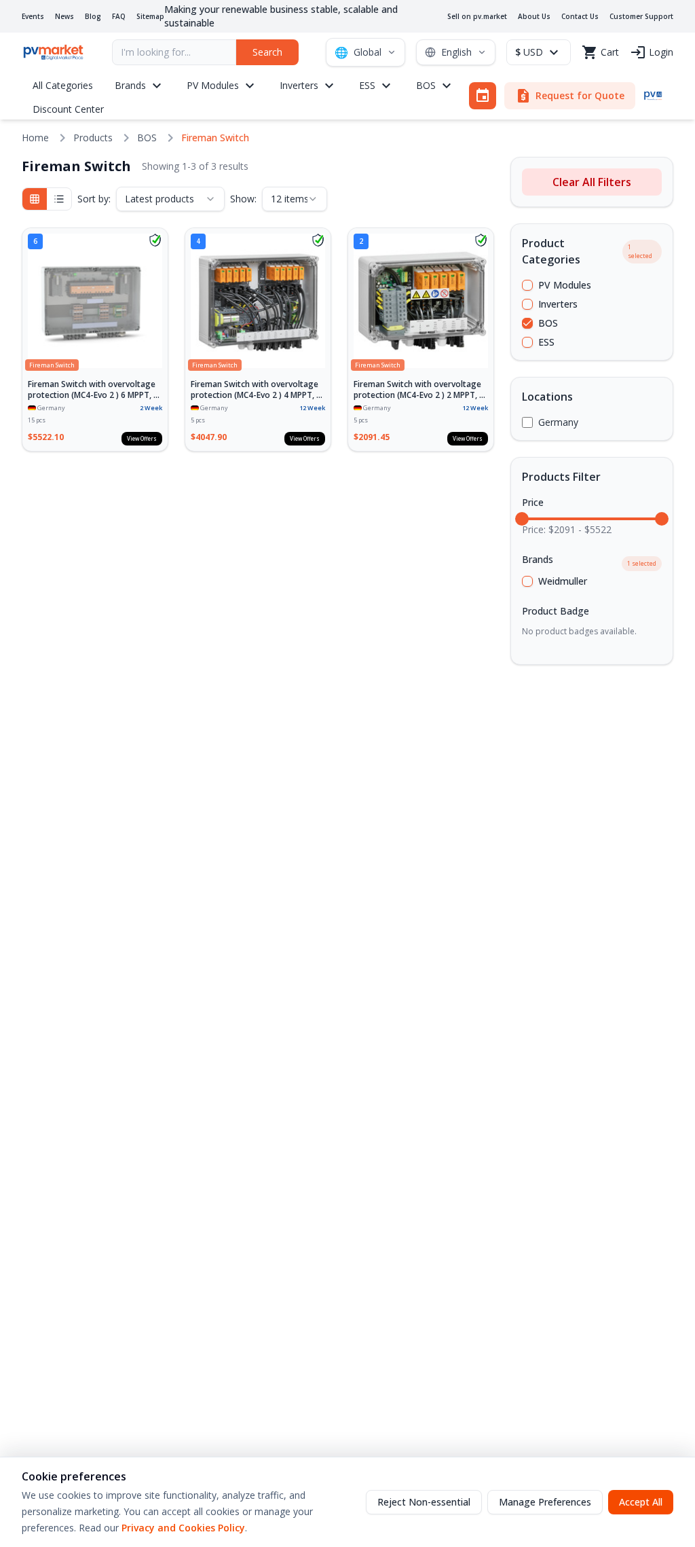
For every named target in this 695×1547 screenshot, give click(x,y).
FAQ (119, 16)
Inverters (558, 303)
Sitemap (150, 16)
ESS (546, 341)
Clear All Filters (591, 182)
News (64, 16)
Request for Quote (569, 96)
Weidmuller (562, 581)
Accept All (640, 1501)
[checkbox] (527, 285)
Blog (93, 16)
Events (33, 16)
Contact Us (580, 16)
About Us (534, 16)
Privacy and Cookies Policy (183, 1527)
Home (35, 137)
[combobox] (170, 199)
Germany (558, 422)
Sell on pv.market (477, 16)
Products (93, 137)
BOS (147, 137)
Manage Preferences (545, 1501)
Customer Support (641, 16)
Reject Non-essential (423, 1501)
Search (267, 52)
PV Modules (564, 284)
